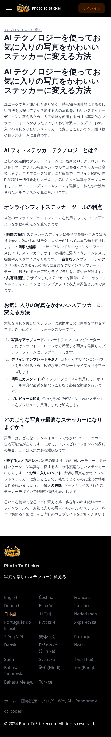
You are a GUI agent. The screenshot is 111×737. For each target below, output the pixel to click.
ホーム (10, 701)
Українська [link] (85, 622)
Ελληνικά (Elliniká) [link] (48, 648)
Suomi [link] (10, 659)
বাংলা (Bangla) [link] (86, 667)
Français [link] (82, 597)
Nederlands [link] (85, 614)
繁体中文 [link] (47, 636)
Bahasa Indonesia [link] (13, 671)
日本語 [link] (10, 614)
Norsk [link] (80, 645)
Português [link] (84, 636)
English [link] (11, 597)
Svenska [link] (47, 659)
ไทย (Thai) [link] (83, 659)
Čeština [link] (46, 597)
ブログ (47, 701)
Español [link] (46, 605)
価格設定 (29, 701)
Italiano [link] (81, 605)
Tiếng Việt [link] (13, 636)
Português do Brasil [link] (17, 625)
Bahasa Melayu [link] (19, 682)
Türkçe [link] (45, 682)
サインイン (92, 8)
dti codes (13, 711)
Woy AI (64, 701)
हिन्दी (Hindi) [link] (49, 667)
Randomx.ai (86, 701)
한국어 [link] (45, 614)
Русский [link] (47, 622)
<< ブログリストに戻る (23, 29)
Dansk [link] (10, 645)
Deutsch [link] (12, 605)
